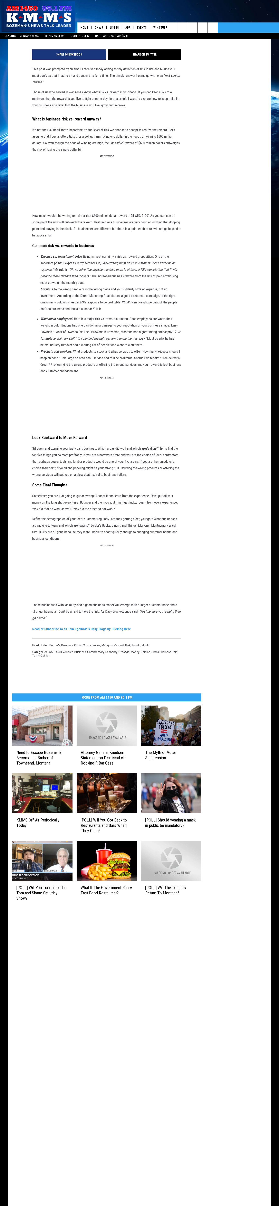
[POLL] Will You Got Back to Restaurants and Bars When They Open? (104, 825)
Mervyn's (107, 645)
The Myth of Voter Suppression (160, 755)
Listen (114, 27)
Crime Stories (80, 36)
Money (135, 652)
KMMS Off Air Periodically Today (37, 823)
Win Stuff (160, 27)
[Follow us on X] (203, 27)
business (67, 645)
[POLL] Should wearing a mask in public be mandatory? (170, 823)
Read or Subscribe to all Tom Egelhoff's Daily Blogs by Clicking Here (81, 629)
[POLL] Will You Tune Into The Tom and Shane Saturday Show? (41, 893)
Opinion (145, 652)
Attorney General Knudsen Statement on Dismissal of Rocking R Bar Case (103, 758)
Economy (111, 652)
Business (80, 652)
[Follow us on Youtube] (213, 27)
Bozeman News (55, 36)
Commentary (95, 652)
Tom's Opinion (41, 655)
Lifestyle (123, 652)
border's (54, 645)
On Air (99, 27)
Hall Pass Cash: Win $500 (111, 36)
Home (84, 27)
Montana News (29, 36)
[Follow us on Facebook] (192, 27)
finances (94, 645)
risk (128, 645)
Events (142, 27)
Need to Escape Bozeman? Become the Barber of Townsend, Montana (38, 758)
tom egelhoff (141, 645)
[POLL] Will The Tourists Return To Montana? (165, 890)
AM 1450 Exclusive (61, 652)
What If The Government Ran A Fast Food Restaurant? (106, 890)
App (127, 27)
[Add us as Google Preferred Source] (182, 27)
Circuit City (81, 645)
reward (119, 645)
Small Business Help (164, 652)
